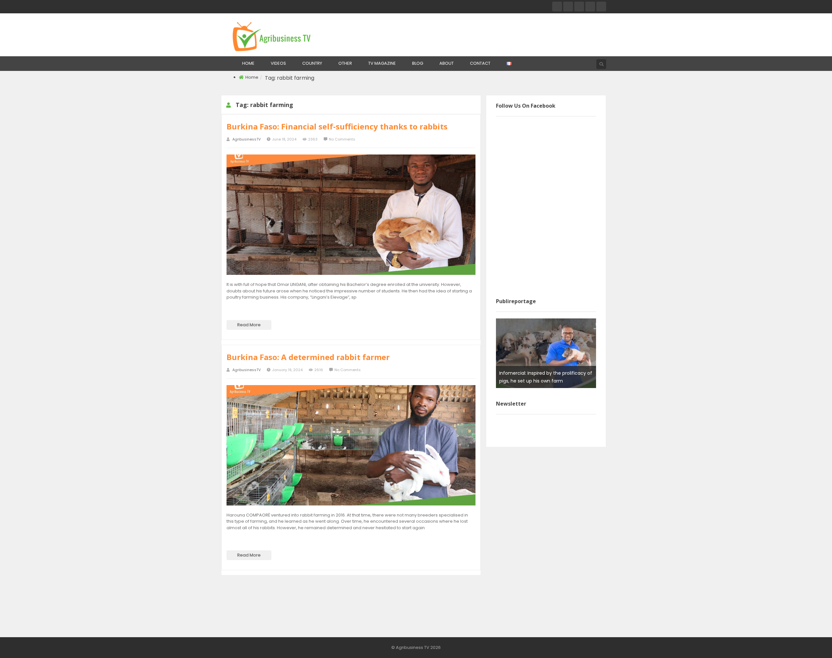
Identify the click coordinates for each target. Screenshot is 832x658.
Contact (480, 63)
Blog (417, 63)
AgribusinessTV (246, 139)
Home (248, 63)
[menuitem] (248, 63)
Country (312, 63)
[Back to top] (811, 643)
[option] (546, 353)
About (446, 63)
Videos (278, 63)
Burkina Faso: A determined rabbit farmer (308, 357)
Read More (249, 325)
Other (345, 63)
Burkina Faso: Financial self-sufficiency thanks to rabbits (337, 126)
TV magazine (382, 63)
